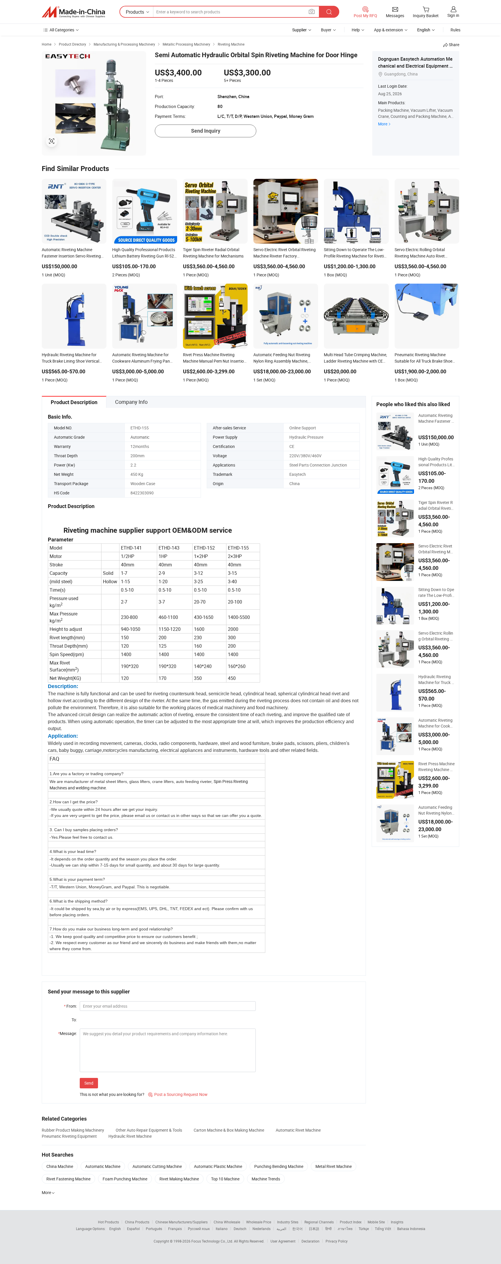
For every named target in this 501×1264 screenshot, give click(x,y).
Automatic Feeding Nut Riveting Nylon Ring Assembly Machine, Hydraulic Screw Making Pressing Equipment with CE (435, 810)
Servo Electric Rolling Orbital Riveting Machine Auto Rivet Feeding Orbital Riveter (435, 636)
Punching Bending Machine (278, 1166)
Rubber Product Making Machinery (73, 1130)
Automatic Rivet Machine (298, 1130)
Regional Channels (319, 1222)
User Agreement (283, 1241)
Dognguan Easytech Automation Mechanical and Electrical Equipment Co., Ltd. (415, 66)
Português (154, 1228)
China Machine (59, 1166)
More (382, 124)
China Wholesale (227, 1222)
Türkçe (364, 1228)
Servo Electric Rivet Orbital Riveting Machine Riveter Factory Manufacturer (436, 549)
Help (356, 30)
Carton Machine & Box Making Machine (229, 1130)
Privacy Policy (337, 1241)
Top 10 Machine (225, 1179)
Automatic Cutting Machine (157, 1166)
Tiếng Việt (383, 1228)
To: (74, 1019)
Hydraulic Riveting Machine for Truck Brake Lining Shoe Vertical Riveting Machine (436, 679)
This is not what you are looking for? (112, 1094)
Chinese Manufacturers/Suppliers (181, 1222)
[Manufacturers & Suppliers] (73, 12)
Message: (67, 1033)
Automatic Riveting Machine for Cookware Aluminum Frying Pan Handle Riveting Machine (435, 723)
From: (70, 1006)
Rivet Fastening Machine (68, 1179)
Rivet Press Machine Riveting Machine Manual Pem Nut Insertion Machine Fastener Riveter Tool (436, 767)
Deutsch (240, 1228)
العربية (281, 1228)
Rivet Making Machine (179, 1179)
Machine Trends (266, 1179)
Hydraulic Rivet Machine (130, 1136)
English (115, 1228)
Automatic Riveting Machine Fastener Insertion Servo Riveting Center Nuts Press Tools (436, 418)
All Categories (62, 30)
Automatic (139, 437)
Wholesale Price (258, 1222)
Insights (397, 1222)
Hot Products (108, 1222)
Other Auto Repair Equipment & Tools (149, 1130)
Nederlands (262, 1228)
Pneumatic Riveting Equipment (69, 1136)
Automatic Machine (102, 1166)
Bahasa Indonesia (411, 1228)
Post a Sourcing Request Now (178, 1094)
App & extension (388, 30)
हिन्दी (328, 1228)
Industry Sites (287, 1222)
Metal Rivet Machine (333, 1166)
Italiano (222, 1228)
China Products (137, 1222)
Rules (455, 30)
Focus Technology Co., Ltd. (212, 1241)
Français (175, 1228)
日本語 (314, 1228)
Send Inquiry (205, 131)
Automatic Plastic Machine (218, 1166)
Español (133, 1228)
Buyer (326, 30)
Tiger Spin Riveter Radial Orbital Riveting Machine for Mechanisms (436, 505)
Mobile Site (376, 1222)
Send (88, 1083)
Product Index (351, 1222)
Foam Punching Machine (125, 1179)
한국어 (297, 1228)
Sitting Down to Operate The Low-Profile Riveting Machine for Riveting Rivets (436, 592)
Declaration (311, 1241)
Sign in (453, 15)
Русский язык (199, 1228)
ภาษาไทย (345, 1228)
